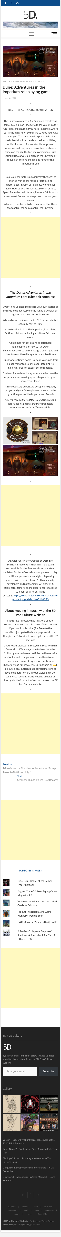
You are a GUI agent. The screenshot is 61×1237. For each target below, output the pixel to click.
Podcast (25, 1207)
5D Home (12, 1207)
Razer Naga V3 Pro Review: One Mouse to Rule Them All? (30, 1151)
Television (48, 1207)
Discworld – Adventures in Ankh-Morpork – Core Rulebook (29, 1178)
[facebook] (6, 3)
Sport (37, 1210)
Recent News (36, 81)
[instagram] (18, 3)
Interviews (49, 1210)
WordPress (8, 1224)
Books (16, 1214)
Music (26, 1210)
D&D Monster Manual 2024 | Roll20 (37, 921)
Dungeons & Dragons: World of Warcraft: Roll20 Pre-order (28, 1169)
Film (36, 1207)
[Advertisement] (30, 247)
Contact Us (42, 1214)
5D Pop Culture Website (16, 1220)
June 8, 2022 (10, 98)
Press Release (20, 81)
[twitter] (12, 3)
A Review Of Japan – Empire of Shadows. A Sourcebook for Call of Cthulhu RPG (36, 935)
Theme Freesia (48, 1221)
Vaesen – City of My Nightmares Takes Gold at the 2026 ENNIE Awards (29, 1141)
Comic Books (12, 1210)
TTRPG (28, 1214)
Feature (7, 81)
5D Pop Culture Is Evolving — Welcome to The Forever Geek (27, 1160)
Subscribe (48, 1071)
